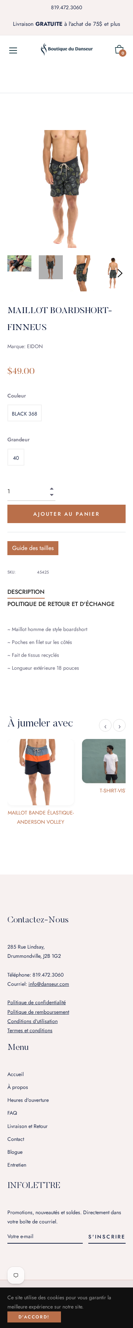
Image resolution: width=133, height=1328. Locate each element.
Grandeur (18, 439)
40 (16, 458)
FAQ (12, 1113)
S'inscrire (107, 1236)
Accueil (15, 1074)
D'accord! (34, 1317)
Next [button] (120, 273)
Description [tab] (26, 592)
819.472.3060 (66, 7)
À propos (17, 1087)
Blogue (15, 1152)
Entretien (16, 1164)
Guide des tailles (33, 548)
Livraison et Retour (27, 1126)
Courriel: (38, 984)
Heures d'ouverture (28, 1100)
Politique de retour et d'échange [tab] (61, 604)
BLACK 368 (24, 413)
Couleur (16, 395)
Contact (15, 1139)
